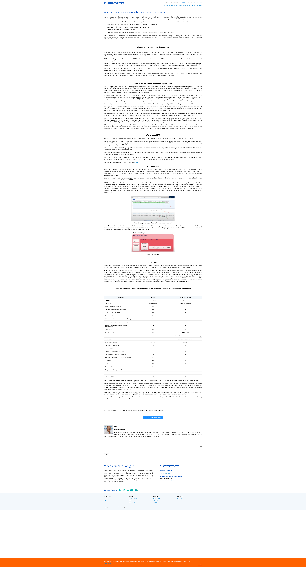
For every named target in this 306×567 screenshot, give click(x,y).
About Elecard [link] (156, 498)
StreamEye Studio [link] (133, 498)
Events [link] (105, 500)
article (136, 162)
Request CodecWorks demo (153, 417)
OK (200, 564)
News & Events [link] (183, 5)
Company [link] (199, 5)
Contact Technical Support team (168, 480)
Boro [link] (130, 500)
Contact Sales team (165, 473)
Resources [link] (174, 5)
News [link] (105, 498)
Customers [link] (155, 500)
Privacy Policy (142, 507)
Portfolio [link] (192, 5)
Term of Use (135, 507)
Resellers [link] (179, 498)
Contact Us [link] (155, 502)
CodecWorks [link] (132, 502)
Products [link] (167, 5)
